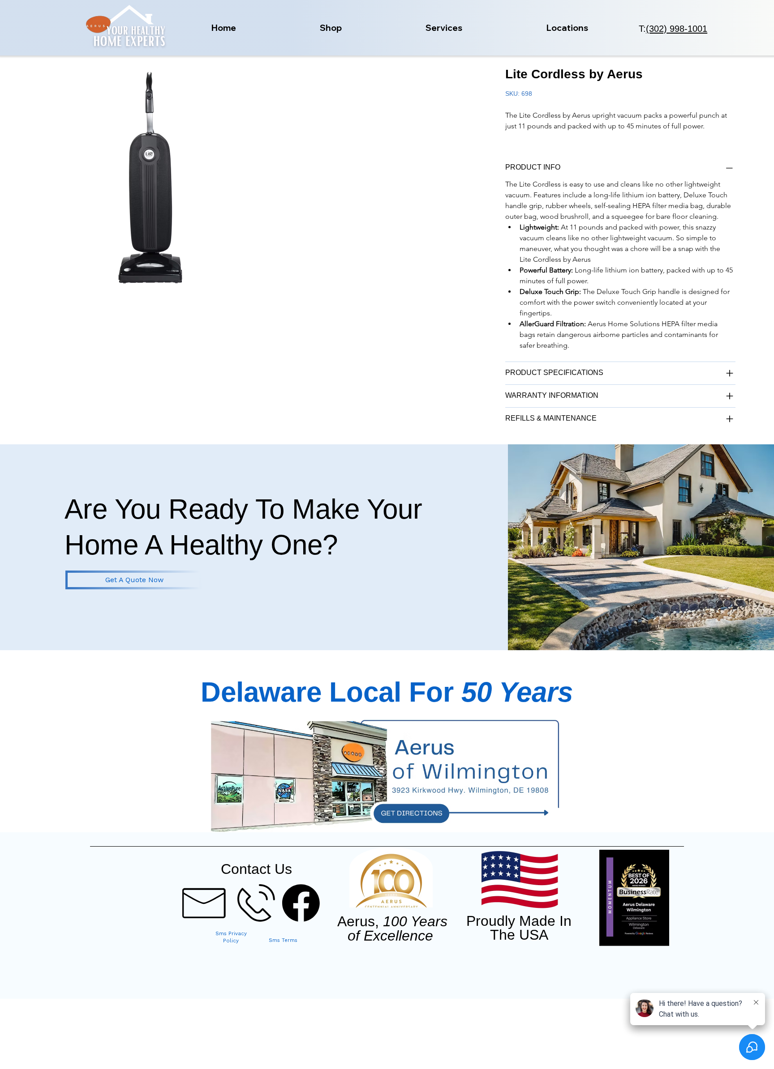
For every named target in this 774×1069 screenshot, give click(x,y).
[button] (331, 28)
